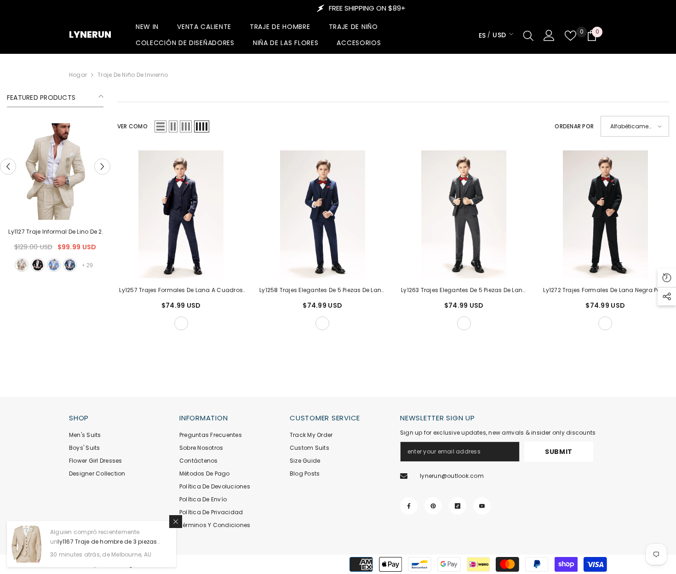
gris (464, 323)
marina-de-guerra (181, 323)
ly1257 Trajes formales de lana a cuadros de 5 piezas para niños (181, 290)
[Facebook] (409, 506)
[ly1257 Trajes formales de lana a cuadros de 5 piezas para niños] (181, 214)
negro (13, 265)
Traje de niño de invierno (132, 75)
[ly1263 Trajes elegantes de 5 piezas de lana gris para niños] (464, 214)
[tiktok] (457, 506)
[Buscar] (528, 35)
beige (108, 265)
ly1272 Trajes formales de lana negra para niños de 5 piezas (605, 290)
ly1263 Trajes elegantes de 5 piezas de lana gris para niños (464, 290)
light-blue (29, 265)
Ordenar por (574, 126)
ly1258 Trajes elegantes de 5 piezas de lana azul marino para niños (322, 290)
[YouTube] (482, 506)
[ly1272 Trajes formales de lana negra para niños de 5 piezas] (606, 214)
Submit (559, 451)
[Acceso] (549, 35)
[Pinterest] (433, 506)
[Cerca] (175, 521)
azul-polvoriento (45, 265)
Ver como (132, 126)
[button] (8, 167)
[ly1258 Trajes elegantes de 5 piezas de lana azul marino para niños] (323, 214)
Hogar (78, 75)
